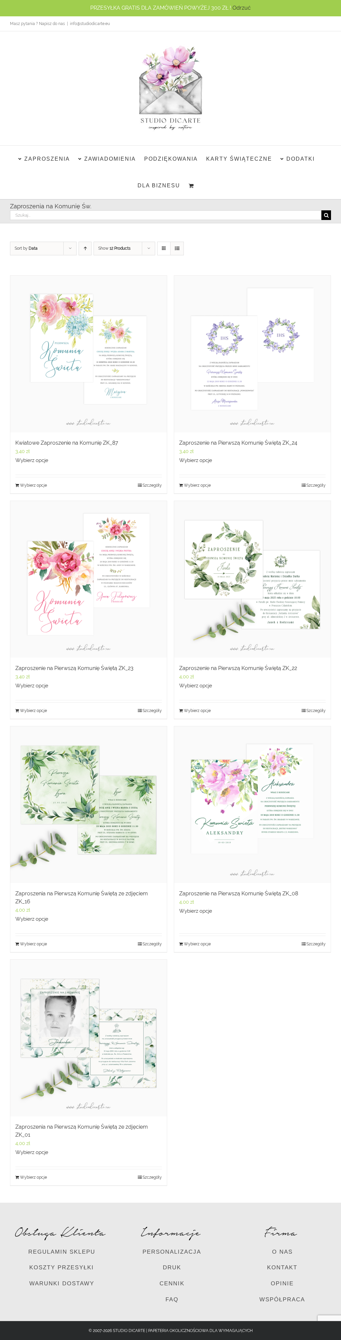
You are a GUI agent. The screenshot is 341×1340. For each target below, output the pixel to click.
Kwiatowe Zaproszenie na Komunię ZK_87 (66, 443)
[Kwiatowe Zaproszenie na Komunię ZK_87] (88, 354)
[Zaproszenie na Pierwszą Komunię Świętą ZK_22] (252, 579)
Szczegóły (152, 485)
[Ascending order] (85, 248)
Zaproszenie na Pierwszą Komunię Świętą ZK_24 (238, 443)
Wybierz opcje (31, 460)
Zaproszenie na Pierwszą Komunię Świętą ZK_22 (238, 668)
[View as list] (176, 248)
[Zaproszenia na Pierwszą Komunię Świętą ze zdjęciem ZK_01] (88, 1038)
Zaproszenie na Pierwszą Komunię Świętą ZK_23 (74, 668)
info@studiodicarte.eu (90, 23)
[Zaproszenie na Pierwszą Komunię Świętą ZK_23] (88, 579)
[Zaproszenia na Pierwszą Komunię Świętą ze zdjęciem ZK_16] (88, 804)
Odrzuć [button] (241, 8)
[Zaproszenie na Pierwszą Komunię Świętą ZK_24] (252, 354)
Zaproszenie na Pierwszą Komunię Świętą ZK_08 (238, 893)
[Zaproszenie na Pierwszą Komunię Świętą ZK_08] (252, 804)
